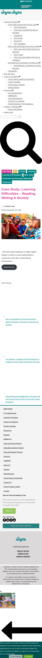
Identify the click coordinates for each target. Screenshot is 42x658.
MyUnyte (18, 41)
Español (7, 435)
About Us (7, 465)
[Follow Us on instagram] (11, 521)
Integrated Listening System (14, 448)
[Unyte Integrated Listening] (11, 14)
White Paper (13, 88)
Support (6, 469)
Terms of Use (23, 554)
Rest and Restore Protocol (13, 452)
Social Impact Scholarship (13, 478)
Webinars (12, 96)
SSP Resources (15, 99)
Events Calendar (16, 101)
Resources (8, 90)
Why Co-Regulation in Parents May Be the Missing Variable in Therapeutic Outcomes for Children (22, 322)
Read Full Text (9, 267)
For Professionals (10, 413)
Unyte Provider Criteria (12, 487)
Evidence (18, 36)
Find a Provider (15, 109)
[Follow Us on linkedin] (7, 521)
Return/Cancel (9, 474)
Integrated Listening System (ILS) (23, 63)
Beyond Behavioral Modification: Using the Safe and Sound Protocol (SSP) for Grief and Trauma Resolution (23, 399)
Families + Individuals (12, 107)
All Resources (15, 93)
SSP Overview (20, 27)
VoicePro (12, 71)
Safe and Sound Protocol (13, 443)
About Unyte (8, 112)
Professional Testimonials (20, 104)
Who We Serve (9, 74)
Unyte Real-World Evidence (21, 79)
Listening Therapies (11, 22)
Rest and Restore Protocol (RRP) (23, 46)
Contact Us (8, 482)
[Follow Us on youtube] (14, 521)
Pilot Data (18, 55)
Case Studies (14, 82)
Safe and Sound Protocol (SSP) (22, 25)
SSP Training (19, 44)
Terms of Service (23, 556)
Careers (6, 491)
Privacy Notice (23, 551)
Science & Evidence (11, 77)
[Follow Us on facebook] (4, 521)
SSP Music (18, 38)
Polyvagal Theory (16, 85)
